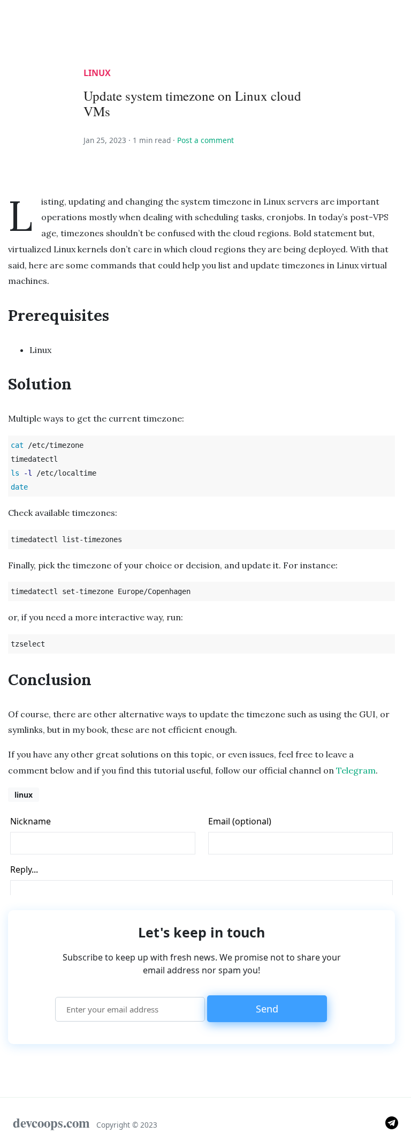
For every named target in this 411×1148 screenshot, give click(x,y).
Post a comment (205, 140)
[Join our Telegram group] (391, 1122)
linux (97, 73)
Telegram (356, 770)
